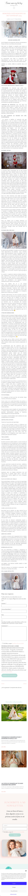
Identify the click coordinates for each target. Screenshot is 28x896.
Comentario (4, 625)
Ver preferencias (14, 891)
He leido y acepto (13, 643)
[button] (26, 871)
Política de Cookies (13, 894)
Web (2, 614)
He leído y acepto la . (14, 832)
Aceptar (14, 883)
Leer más (3, 746)
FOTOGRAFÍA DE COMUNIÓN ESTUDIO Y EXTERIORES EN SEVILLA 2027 (11, 737)
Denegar (14, 887)
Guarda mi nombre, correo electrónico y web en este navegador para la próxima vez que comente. (13, 622)
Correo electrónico (6, 609)
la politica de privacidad (18, 643)
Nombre (3, 603)
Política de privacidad (18, 832)
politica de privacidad (6, 671)
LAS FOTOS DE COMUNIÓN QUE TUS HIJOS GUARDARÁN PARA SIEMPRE (12, 784)
